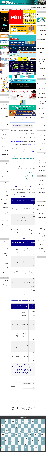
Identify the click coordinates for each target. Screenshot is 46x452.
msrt (7, 243)
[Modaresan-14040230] (22, 57)
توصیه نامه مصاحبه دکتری (29, 178)
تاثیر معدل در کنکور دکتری (41, 121)
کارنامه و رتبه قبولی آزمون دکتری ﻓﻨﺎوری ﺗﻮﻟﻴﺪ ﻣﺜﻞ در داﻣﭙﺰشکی (13, 409)
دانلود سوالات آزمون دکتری (41, 45)
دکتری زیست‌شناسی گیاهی (6, 426)
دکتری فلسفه (13, 421)
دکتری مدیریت (23, 421)
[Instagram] (8, 97)
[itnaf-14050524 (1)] (22, 99)
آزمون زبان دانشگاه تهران (4, 250)
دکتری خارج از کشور (42, 63)
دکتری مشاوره (6, 421)
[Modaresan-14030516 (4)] (29, 10)
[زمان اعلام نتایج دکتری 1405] (13, 57)
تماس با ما (41, 259)
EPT (7, 246)
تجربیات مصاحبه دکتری (5, 207)
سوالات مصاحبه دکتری (30, 175)
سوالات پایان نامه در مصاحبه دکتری (28, 182)
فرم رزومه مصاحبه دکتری (29, 179)
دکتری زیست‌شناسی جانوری (43, 430)
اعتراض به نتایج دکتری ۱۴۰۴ (41, 83)
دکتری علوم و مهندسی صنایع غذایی (23, 441)
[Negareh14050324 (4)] (22, 83)
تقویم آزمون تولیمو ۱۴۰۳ (5, 255)
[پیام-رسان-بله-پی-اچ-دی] (22, 105)
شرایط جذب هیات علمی (41, 192)
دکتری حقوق (29, 421)
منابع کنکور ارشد (42, 135)
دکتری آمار (30, 430)
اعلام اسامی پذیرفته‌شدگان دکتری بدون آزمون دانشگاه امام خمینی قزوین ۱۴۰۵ (41, 230)
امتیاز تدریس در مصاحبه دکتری (28, 176)
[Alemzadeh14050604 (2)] (22, 88)
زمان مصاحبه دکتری (5, 209)
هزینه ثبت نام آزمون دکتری (41, 101)
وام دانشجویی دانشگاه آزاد (41, 34)
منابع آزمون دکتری (42, 57)
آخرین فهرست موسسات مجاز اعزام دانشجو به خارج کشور (41, 70)
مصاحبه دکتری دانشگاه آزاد (29, 172)
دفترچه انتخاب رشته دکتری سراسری (16, 141)
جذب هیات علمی (42, 178)
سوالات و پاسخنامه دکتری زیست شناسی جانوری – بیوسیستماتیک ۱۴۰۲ (33, 409)
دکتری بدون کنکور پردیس (41, 66)
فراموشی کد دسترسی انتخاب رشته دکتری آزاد (5, 146)
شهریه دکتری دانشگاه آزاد (41, 27)
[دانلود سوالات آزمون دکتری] (41, 18)
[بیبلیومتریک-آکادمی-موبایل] (22, 51)
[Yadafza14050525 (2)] (22, 46)
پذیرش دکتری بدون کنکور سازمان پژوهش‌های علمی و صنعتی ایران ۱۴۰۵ (41, 245)
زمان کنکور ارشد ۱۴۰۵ (42, 157)
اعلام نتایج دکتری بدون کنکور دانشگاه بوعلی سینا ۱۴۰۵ (41, 219)
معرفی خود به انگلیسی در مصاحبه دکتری (27, 184)
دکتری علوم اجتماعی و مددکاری (33, 421)
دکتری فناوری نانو (6, 430)
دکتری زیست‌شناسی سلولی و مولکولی (39, 430)
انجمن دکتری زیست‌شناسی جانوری (27, 373)
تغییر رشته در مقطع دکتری (41, 106)
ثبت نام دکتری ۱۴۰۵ (42, 90)
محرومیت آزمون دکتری (41, 108)
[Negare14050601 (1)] (22, 72)
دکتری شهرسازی (19, 448)
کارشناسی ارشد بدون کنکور (41, 133)
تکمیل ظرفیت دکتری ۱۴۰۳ (41, 86)
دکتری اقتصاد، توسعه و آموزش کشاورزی (19, 441)
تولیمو (7, 248)
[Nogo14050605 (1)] (22, 61)
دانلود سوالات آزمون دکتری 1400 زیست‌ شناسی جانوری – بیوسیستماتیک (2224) (18, 409)
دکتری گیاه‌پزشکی (39, 448)
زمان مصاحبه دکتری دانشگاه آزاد (27, 151)
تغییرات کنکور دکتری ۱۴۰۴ (41, 103)
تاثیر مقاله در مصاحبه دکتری (29, 181)
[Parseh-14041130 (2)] (16, 10)
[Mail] (6, 97)
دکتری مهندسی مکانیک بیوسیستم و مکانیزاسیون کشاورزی (26, 441)
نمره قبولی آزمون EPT (5, 270)
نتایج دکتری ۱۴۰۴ (42, 81)
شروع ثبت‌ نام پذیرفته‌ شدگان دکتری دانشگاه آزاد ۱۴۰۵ (41, 205)
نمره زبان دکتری (6, 241)
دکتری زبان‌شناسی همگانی (3, 448)
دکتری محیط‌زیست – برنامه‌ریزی (16, 426)
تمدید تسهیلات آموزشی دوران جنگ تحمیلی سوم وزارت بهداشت (41, 235)
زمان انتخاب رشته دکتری (31, 144)
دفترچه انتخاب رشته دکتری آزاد (30, 142)
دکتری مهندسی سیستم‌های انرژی (35, 441)
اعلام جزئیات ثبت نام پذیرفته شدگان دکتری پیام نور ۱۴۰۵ (41, 224)
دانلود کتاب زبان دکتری (41, 52)
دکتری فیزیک (26, 430)
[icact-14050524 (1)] (22, 110)
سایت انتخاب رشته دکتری (4, 134)
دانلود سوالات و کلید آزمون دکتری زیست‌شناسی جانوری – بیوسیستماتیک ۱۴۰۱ (23, 409)
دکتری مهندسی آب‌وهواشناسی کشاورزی (12, 441)
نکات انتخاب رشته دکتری (4, 108)
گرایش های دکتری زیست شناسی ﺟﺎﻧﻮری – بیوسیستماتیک (28, 409)
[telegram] (22, 78)
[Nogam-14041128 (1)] (22, 24)
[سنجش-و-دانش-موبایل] (22, 35)
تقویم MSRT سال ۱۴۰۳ (5, 253)
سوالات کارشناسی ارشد (42, 160)
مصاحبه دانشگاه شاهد (42, 170)
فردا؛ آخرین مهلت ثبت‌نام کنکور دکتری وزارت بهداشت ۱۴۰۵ (41, 250)
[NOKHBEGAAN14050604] (31, 57)
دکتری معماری (23, 448)
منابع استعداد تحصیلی (42, 54)
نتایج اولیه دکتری (17, 138)
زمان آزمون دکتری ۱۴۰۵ (41, 88)
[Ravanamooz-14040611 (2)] (22, 40)
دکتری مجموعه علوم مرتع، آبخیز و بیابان (29, 448)
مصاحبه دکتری (30, 149)
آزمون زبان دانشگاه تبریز (5, 272)
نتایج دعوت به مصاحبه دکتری (28, 148)
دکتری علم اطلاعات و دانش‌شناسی (16, 421)
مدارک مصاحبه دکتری (30, 173)
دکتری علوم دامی (42, 448)
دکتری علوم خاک (16, 441)
